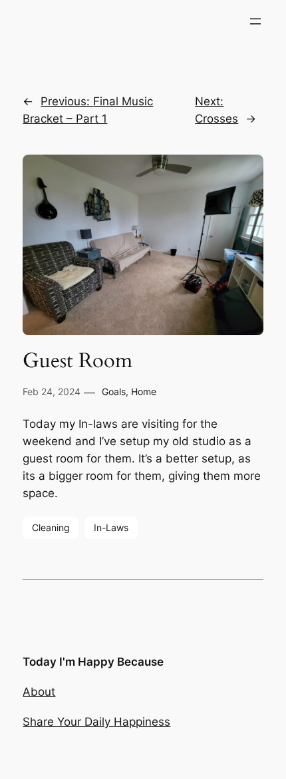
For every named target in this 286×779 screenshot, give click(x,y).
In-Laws (111, 527)
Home (143, 391)
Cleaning (51, 527)
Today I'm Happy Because (93, 661)
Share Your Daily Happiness (96, 721)
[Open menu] (255, 21)
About (39, 691)
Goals (114, 391)
